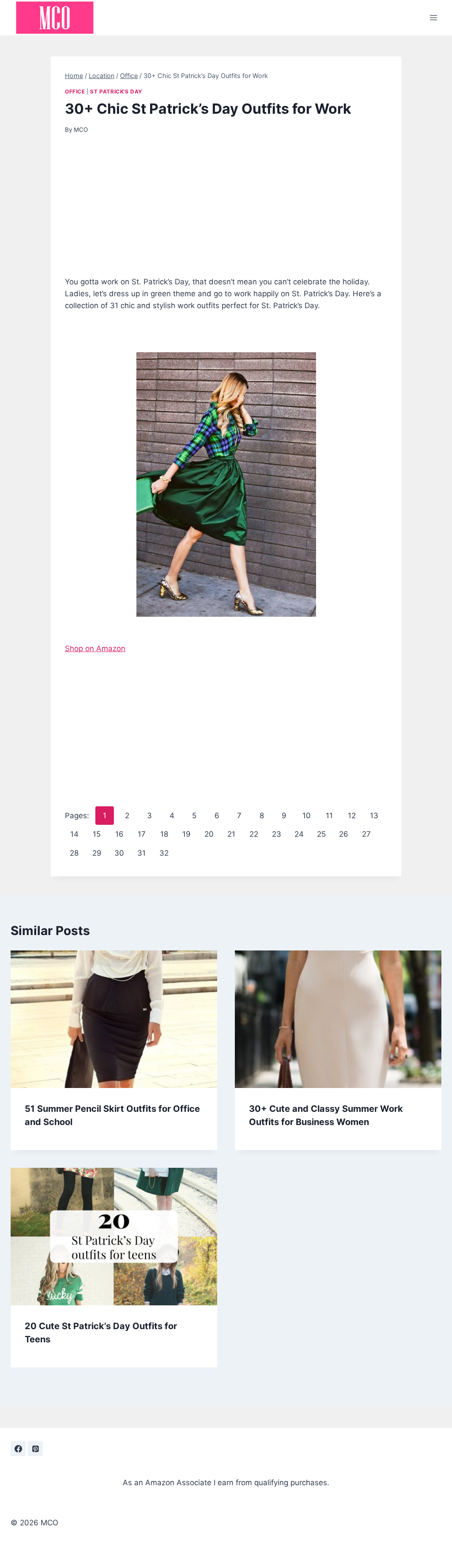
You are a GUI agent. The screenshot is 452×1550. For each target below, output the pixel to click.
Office (75, 91)
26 (343, 834)
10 (306, 815)
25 (321, 834)
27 (366, 834)
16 (119, 834)
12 (352, 815)
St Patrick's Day (116, 91)
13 (374, 815)
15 (97, 834)
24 (299, 834)
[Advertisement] (226, 210)
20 (209, 834)
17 (142, 834)
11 (329, 815)
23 (276, 834)
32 (164, 853)
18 (164, 834)
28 (74, 853)
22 (253, 834)
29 (97, 853)
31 (141, 853)
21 (231, 834)
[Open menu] (433, 17)
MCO (81, 129)
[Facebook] (18, 1448)
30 (119, 853)
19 (186, 834)
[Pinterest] (35, 1448)
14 (74, 834)
